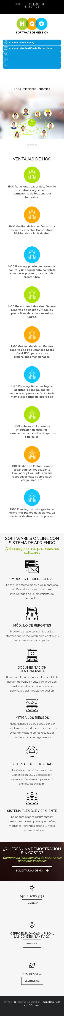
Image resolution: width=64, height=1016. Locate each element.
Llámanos (32, 903)
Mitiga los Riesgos (32, 717)
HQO (15, 1002)
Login (45, 1002)
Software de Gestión (32, 32)
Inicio (17, 4)
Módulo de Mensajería (32, 579)
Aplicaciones (37, 4)
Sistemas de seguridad (32, 764)
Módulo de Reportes (32, 625)
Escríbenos (32, 980)
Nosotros (32, 6)
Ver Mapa (32, 943)
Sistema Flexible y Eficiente (32, 811)
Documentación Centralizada (32, 669)
